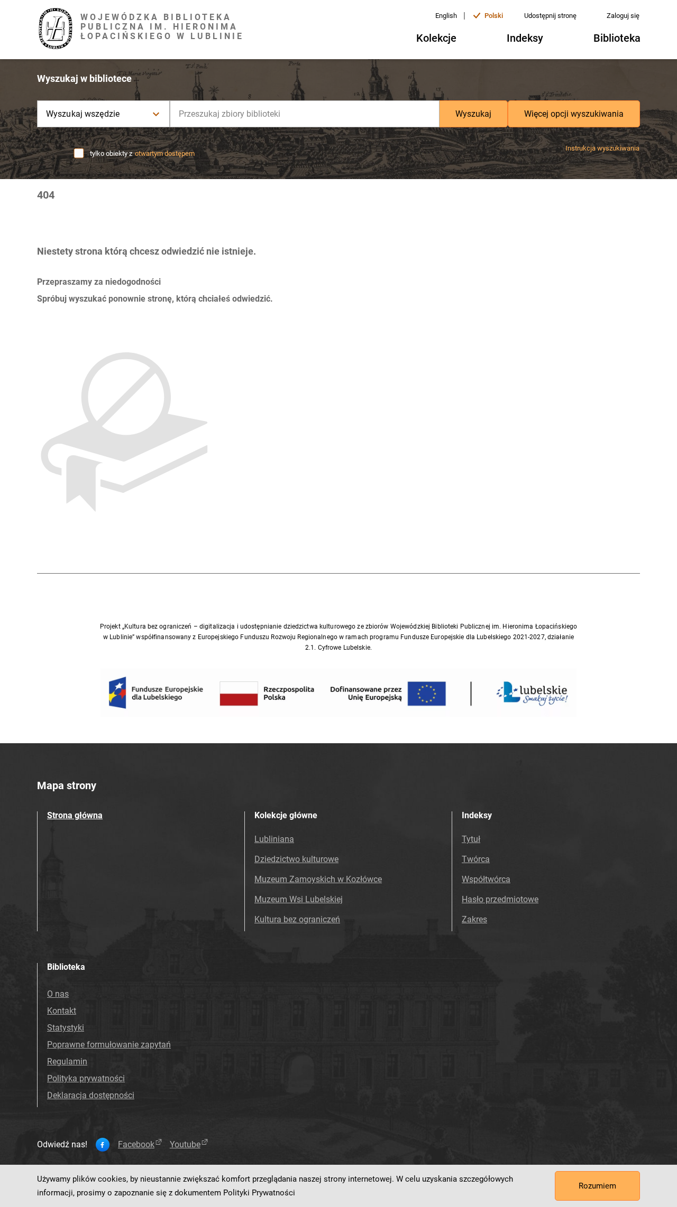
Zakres (474, 919)
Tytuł (471, 839)
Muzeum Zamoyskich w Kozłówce (318, 879)
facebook (136, 1144)
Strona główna (75, 815)
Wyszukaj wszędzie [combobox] (83, 114)
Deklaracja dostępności (90, 1095)
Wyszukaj (473, 114)
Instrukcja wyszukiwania (602, 148)
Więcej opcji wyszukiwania (574, 114)
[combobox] (305, 113)
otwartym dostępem (165, 153)
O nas (58, 994)
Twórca (476, 859)
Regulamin (67, 1061)
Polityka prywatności (86, 1078)
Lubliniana (274, 839)
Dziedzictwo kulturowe (296, 859)
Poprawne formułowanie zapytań (109, 1045)
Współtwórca (486, 879)
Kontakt (61, 1011)
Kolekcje (436, 38)
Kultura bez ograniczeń (297, 919)
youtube (185, 1144)
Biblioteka (617, 38)
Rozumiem (597, 1186)
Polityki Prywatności (259, 1192)
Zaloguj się (623, 16)
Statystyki (65, 1028)
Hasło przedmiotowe (500, 899)
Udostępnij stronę (550, 16)
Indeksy (525, 38)
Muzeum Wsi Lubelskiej (298, 899)
